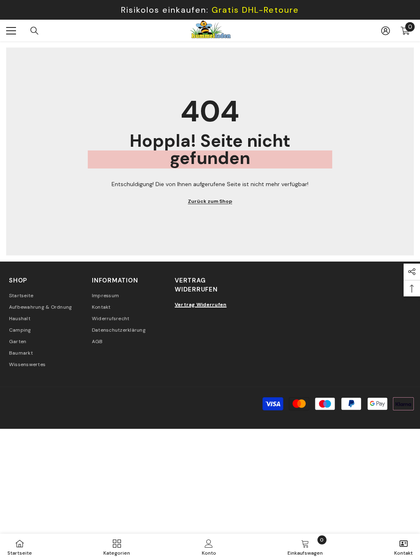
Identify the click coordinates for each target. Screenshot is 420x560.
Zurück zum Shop (210, 201)
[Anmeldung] (385, 30)
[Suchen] (34, 31)
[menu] (11, 31)
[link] (209, 546)
